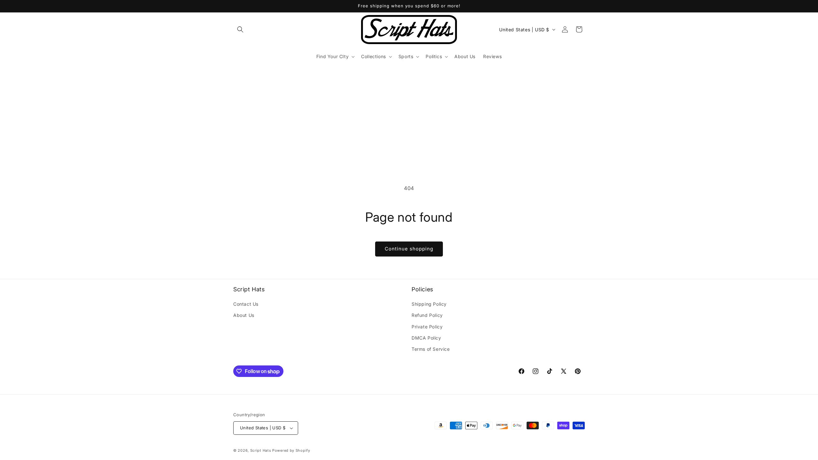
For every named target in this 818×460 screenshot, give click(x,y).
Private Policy (427, 326)
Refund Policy (427, 315)
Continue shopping (409, 249)
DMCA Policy (426, 338)
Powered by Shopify (291, 450)
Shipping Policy (429, 304)
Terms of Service (431, 349)
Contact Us (246, 304)
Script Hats (260, 450)
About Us (243, 315)
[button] (240, 29)
